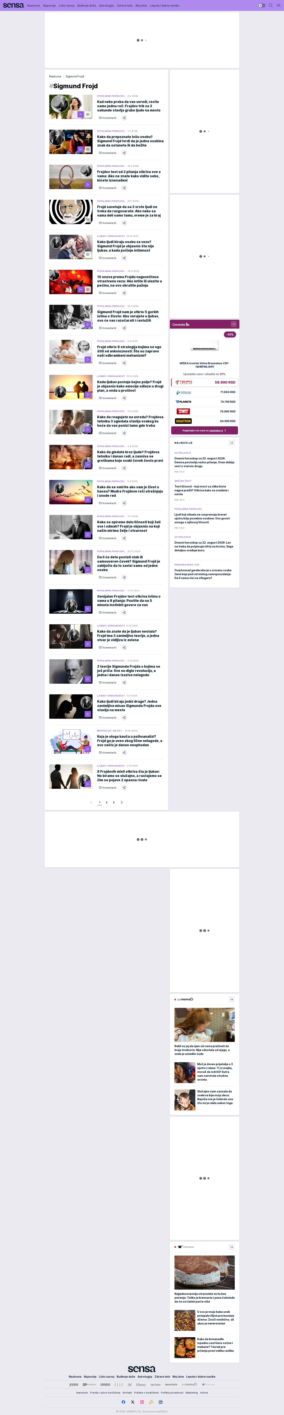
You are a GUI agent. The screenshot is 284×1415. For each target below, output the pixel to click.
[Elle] (119, 1384)
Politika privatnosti (172, 1392)
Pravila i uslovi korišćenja (105, 1392)
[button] (107, 118)
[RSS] (151, 1402)
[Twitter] (133, 1402)
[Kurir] (73, 1384)
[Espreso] (105, 1384)
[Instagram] (142, 1402)
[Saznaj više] (232, 999)
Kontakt (127, 1392)
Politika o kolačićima (146, 1392)
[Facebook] (123, 1402)
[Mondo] (89, 1384)
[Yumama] (189, 1384)
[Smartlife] (171, 1384)
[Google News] (160, 1402)
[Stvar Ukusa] (208, 1384)
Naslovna (55, 76)
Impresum (82, 1392)
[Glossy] (141, 1384)
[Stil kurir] (130, 1384)
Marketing (192, 1392)
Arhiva (204, 1392)
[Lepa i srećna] (155, 1384)
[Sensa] (13, 5)
